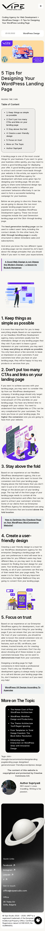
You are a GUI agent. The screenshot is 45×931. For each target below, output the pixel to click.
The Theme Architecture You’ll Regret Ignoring (21, 725)
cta (10, 759)
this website (29, 770)
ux (24, 765)
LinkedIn (6, 874)
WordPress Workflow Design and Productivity (21, 718)
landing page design (15, 762)
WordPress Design (10, 20)
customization (18, 759)
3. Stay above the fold (16, 129)
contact (25, 677)
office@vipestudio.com (15, 890)
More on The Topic (15, 144)
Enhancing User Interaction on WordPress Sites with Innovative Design (22, 744)
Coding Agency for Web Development (19, 17)
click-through (6, 758)
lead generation (13, 226)
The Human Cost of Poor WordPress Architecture (21, 711)
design (28, 759)
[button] (40, 6)
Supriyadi (34, 783)
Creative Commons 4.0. (28, 774)
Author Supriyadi (14, 148)
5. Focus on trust (14, 140)
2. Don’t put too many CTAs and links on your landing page (16, 122)
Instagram (7, 870)
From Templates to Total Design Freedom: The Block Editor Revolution (21, 733)
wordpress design (33, 765)
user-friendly (17, 765)
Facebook (7, 865)
